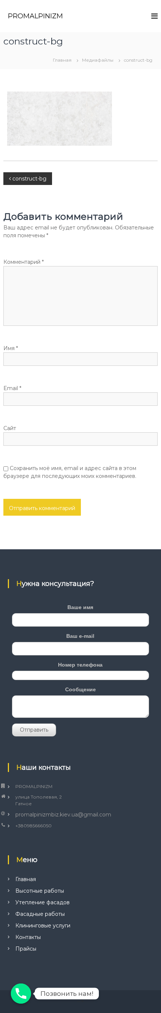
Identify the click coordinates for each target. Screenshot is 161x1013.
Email (12, 388)
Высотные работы (39, 890)
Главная (25, 879)
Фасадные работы (40, 914)
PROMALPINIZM (35, 16)
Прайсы (25, 948)
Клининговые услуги (42, 925)
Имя (10, 348)
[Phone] (21, 993)
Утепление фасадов (42, 902)
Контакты (28, 937)
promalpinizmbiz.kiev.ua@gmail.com (63, 814)
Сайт (9, 428)
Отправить (34, 729)
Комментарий (23, 262)
